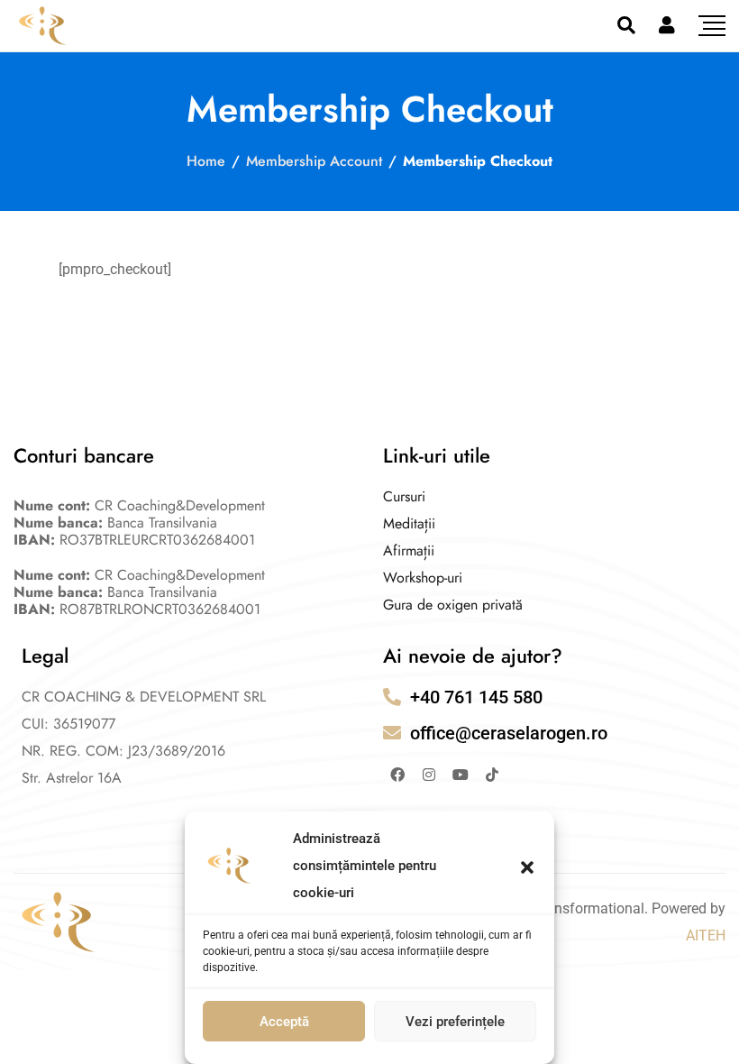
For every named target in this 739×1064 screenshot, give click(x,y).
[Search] (626, 25)
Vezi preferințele (455, 1022)
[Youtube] (460, 774)
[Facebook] (397, 774)
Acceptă (284, 1022)
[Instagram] (429, 774)
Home (206, 161)
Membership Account (314, 161)
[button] (527, 866)
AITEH (705, 935)
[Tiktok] (492, 774)
